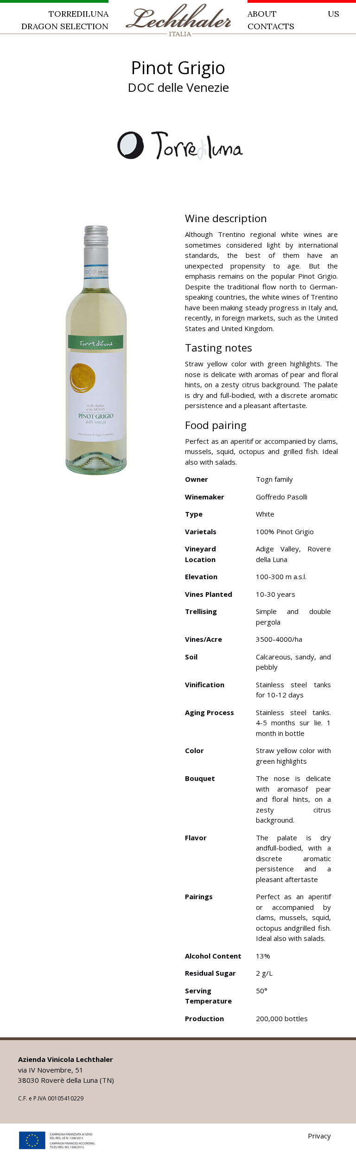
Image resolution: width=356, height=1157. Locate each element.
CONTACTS (271, 26)
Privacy (319, 1135)
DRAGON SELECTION (64, 26)
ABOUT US (293, 13)
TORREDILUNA (78, 13)
